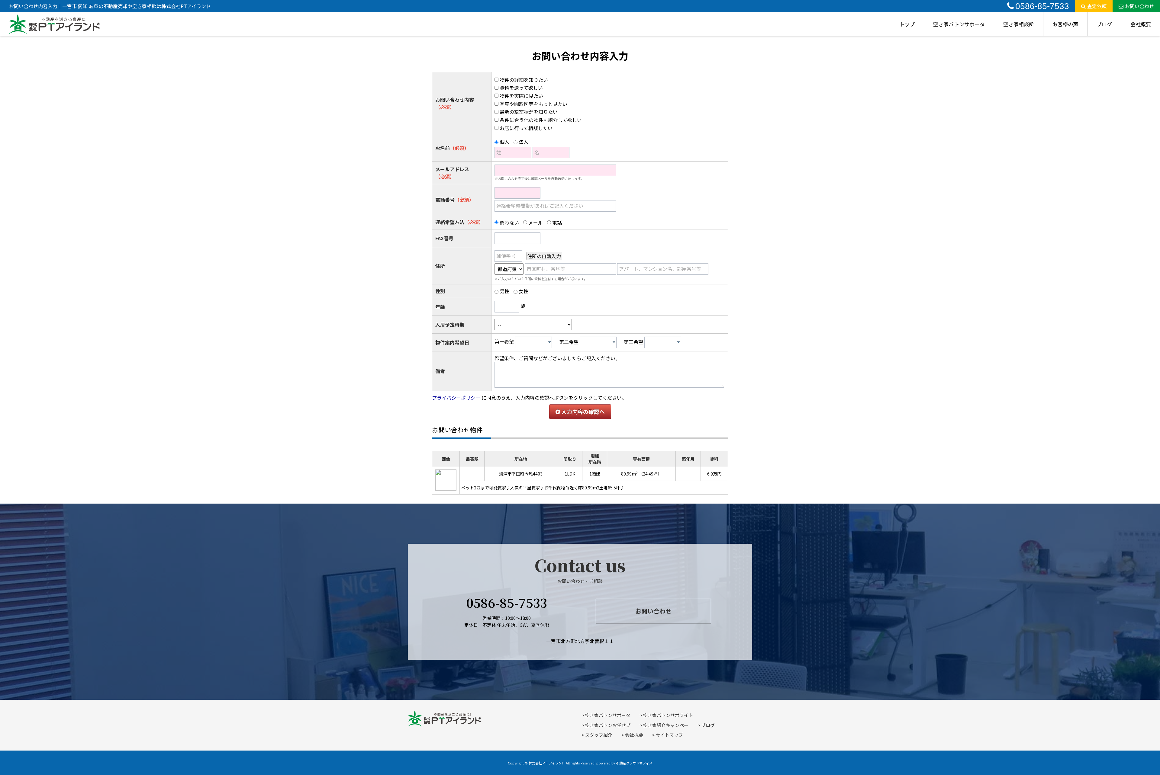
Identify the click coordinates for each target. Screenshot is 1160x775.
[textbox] (535, 342)
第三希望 (633, 341)
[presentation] (549, 342)
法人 (523, 141)
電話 (557, 222)
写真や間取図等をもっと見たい (533, 103)
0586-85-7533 (1042, 6)
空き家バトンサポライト (668, 715)
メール (535, 222)
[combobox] (533, 342)
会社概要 (1140, 24)
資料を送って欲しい (521, 87)
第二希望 (568, 341)
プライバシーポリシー (456, 397)
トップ (907, 24)
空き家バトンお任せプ (607, 725)
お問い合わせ (1139, 6)
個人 (504, 141)
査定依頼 (1097, 6)
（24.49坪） (650, 474)
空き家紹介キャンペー (665, 725)
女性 (523, 291)
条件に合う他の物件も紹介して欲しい (541, 119)
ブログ (1104, 24)
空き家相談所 (1018, 24)
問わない (509, 222)
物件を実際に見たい (521, 95)
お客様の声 (1065, 24)
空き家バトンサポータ (959, 24)
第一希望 (504, 341)
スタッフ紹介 (598, 735)
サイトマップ (669, 735)
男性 (504, 291)
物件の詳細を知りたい (524, 79)
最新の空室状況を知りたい (529, 111)
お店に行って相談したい (526, 128)
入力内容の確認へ (582, 411)
